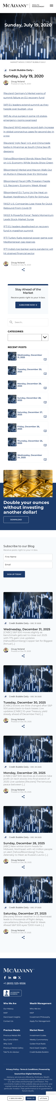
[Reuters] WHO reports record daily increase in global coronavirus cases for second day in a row (28, 131)
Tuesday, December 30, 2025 (24, 702)
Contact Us (8, 1021)
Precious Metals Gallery (13, 1048)
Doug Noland (18, 81)
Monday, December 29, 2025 (24, 773)
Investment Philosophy (40, 1017)
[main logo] (23, 6)
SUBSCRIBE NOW (27, 305)
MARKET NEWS (17, 62)
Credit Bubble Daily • (21, 70)
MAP (5, 1013)
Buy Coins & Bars (10, 1039)
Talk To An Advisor (11, 1052)
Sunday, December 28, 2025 (24, 843)
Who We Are (35, 1009)
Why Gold (7, 1044)
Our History (8, 1009)
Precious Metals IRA (12, 1035)
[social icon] (4, 977)
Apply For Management (40, 1021)
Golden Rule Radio (38, 1044)
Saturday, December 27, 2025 (25, 913)
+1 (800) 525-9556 (15, 1098)
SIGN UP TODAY (14, 574)
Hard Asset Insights (11, 1017)
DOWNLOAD (16, 520)
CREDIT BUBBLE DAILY (35, 62)
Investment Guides (38, 1035)
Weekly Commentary (39, 1039)
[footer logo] (18, 970)
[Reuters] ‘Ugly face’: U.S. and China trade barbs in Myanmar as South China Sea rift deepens (27, 147)
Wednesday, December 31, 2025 (26, 629)
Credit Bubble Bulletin (39, 1052)
